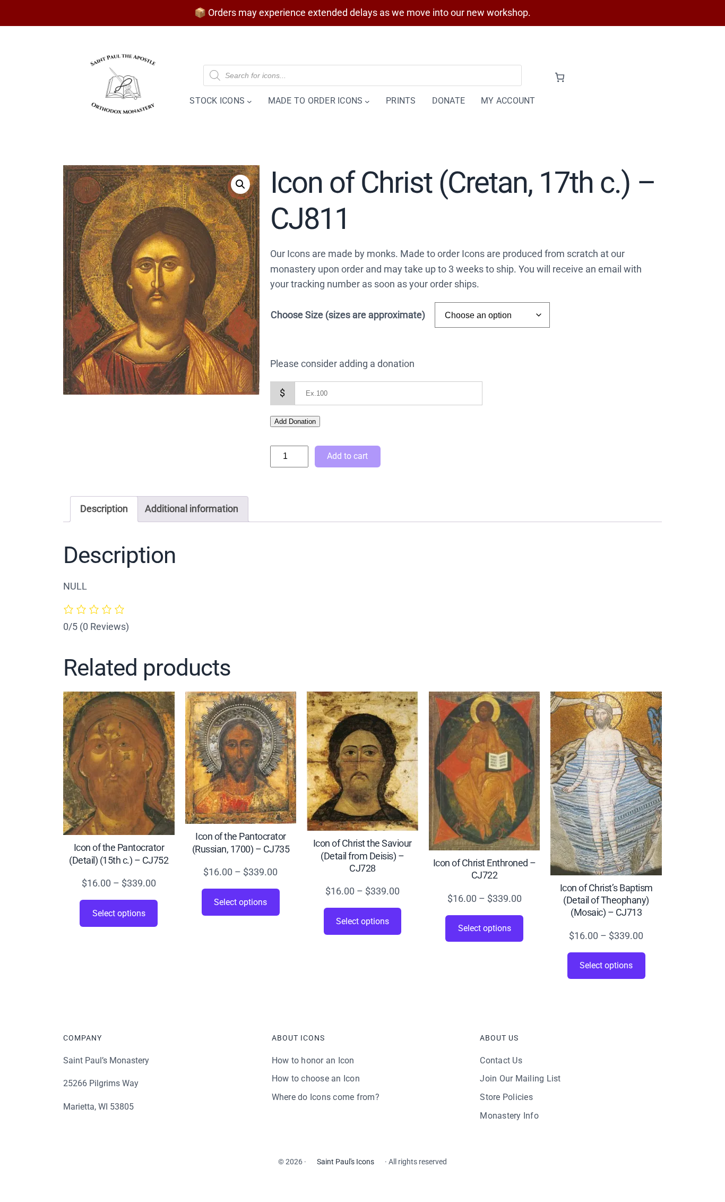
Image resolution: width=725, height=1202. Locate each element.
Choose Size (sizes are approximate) (348, 314)
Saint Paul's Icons (345, 1161)
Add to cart (347, 456)
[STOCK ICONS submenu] (249, 101)
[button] (240, 184)
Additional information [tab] (191, 508)
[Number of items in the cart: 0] (560, 77)
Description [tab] (104, 508)
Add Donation (295, 421)
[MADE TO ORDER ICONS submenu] (367, 101)
